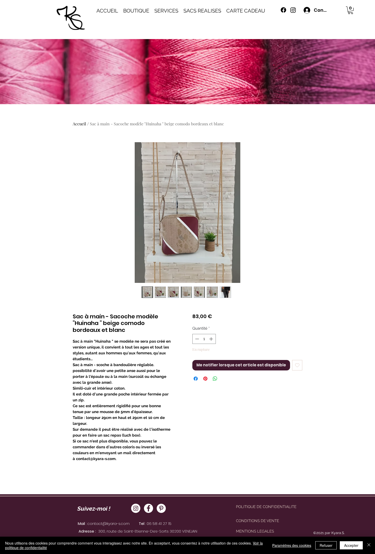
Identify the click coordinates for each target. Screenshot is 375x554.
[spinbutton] (204, 339)
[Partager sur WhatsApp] (215, 379)
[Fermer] (369, 545)
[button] (350, 10)
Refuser (326, 545)
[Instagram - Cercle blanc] (135, 508)
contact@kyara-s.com (108, 523)
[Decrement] (196, 339)
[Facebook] (148, 508)
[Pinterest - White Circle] (161, 508)
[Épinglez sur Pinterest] (205, 379)
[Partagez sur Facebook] (196, 379)
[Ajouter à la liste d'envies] (297, 365)
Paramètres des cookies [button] (291, 545)
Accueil (79, 123)
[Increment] (211, 339)
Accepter (351, 545)
